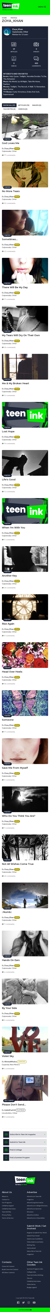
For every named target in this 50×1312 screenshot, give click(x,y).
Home (4, 18)
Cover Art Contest (8, 1266)
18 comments (9, 684)
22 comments (9, 251)
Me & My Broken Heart (15, 383)
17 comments (9, 299)
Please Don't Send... (14, 1104)
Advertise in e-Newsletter (36, 1218)
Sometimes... (10, 239)
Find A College (16, 1150)
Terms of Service (7, 1218)
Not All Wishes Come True (18, 864)
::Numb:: (7, 912)
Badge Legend (32, 1287)
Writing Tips (31, 1245)
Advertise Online (33, 1215)
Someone (8, 719)
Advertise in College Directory (37, 1206)
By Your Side (9, 1008)
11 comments (9, 540)
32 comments (9, 203)
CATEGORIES (24, 1310)
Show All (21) (9, 105)
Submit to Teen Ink (17, 1142)
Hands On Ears (11, 960)
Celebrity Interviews (9, 1209)
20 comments (10, 347)
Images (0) (36, 105)
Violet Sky (8, 1056)
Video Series (31, 1284)
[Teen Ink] (12, 6)
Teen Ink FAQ (6, 1212)
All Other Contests (8, 1272)
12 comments (9, 395)
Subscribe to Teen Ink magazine (34, 1252)
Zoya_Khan (9, 148)
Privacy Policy (6, 1215)
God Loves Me (10, 143)
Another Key (9, 575)
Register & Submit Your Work (37, 1233)
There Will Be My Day (15, 287)
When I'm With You (13, 527)
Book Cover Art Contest (10, 1269)
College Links (31, 1272)
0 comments (9, 1020)
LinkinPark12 (9, 1110)
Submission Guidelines (35, 1239)
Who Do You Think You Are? (18, 816)
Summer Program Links (35, 1269)
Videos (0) (22, 109)
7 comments (9, 828)
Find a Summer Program (20, 1158)
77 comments (9, 155)
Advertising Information (35, 1203)
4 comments (9, 972)
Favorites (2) (9, 109)
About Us (5, 1196)
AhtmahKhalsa (10, 1061)
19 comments (9, 443)
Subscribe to (22, 1134)
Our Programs (7, 1203)
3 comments (9, 1117)
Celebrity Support (8, 1206)
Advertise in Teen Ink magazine (34, 1197)
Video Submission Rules (35, 1242)
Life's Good (9, 479)
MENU (41, 7)
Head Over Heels (12, 671)
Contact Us (5, 1199)
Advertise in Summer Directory (34, 1210)
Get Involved (31, 1248)
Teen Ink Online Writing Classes (35, 1276)
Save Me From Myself (15, 767)
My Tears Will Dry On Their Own (21, 335)
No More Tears (11, 191)
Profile (14, 18)
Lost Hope (8, 431)
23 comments (9, 876)
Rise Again (8, 623)
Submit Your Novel (33, 1236)
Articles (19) (23, 105)
